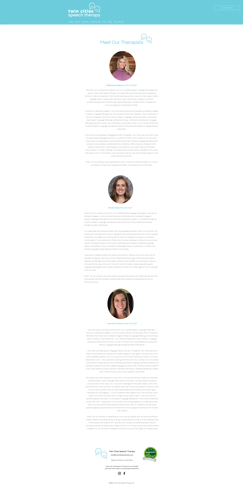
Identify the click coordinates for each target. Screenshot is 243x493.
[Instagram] (119, 473)
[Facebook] (124, 473)
